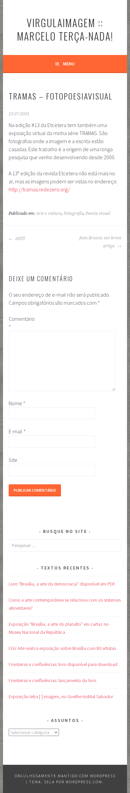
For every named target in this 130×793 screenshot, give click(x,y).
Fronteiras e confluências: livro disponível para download (63, 664)
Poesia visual (98, 213)
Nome (17, 403)
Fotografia (74, 213)
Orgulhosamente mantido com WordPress (65, 775)
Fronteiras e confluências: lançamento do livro (52, 680)
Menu (69, 64)
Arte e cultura (49, 213)
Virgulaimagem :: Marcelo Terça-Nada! (65, 29)
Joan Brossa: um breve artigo (100, 242)
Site (13, 459)
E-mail (17, 431)
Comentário (19, 322)
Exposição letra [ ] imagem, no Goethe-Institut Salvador (61, 696)
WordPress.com (84, 781)
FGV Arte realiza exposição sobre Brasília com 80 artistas (62, 648)
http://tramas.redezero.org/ (39, 189)
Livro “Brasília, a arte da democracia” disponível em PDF (62, 584)
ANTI (19, 238)
